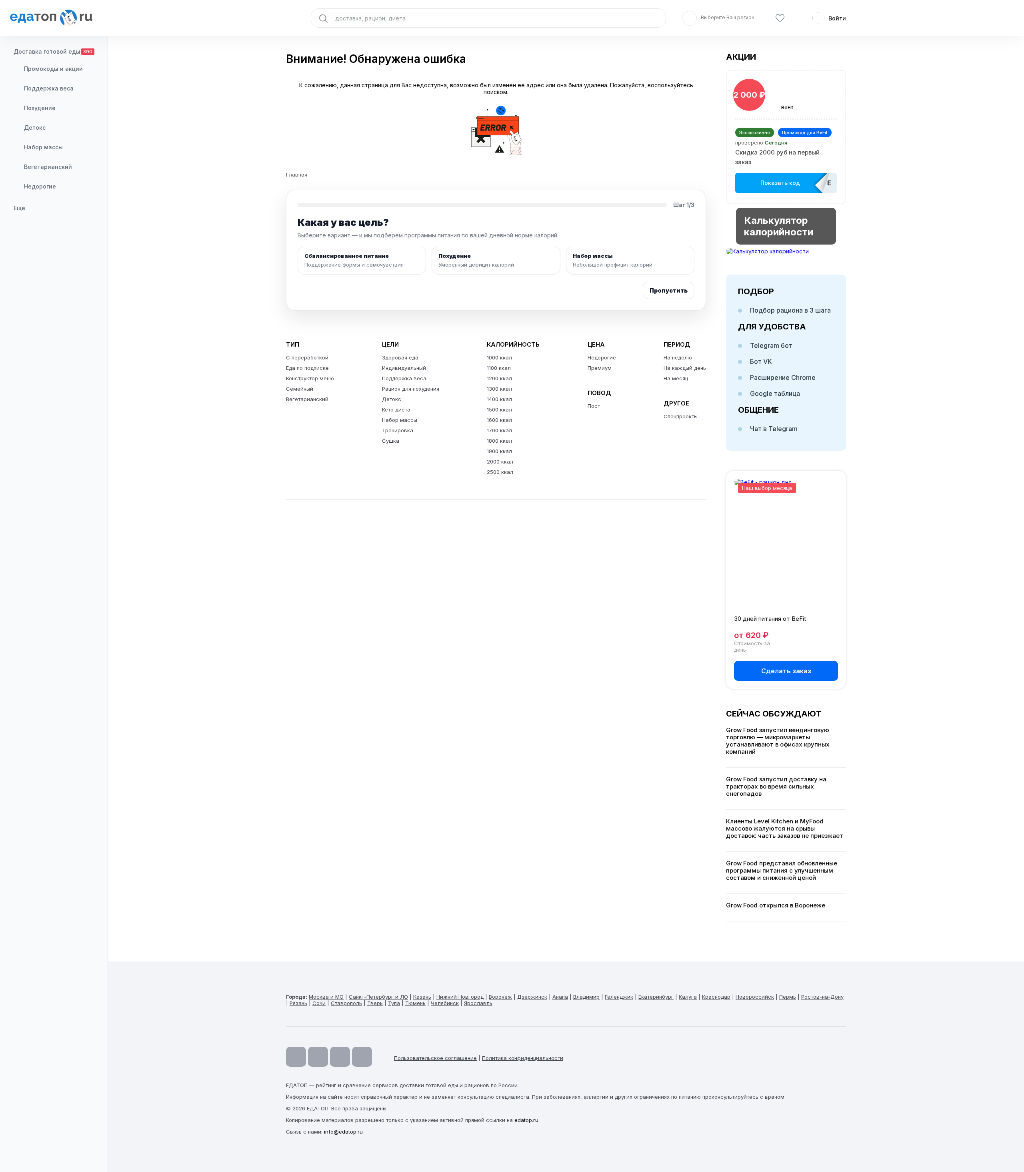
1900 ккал (499, 451)
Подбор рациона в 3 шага (790, 310)
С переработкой (307, 357)
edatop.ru (526, 1120)
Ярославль (478, 1003)
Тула (394, 1003)
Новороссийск (755, 996)
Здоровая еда (400, 357)
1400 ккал (499, 399)
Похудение (40, 107)
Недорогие (40, 186)
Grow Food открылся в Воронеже (775, 905)
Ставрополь (346, 1003)
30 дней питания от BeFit (770, 618)
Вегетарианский (48, 166)
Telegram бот (771, 345)
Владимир (586, 996)
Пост (594, 406)
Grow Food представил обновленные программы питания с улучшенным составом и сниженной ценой (781, 870)
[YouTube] (296, 1057)
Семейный (299, 388)
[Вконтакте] (362, 1057)
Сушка (390, 440)
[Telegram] (318, 1057)
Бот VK (761, 361)
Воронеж (500, 996)
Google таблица (775, 393)
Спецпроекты (681, 416)
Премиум (600, 368)
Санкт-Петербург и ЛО (378, 996)
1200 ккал (499, 378)
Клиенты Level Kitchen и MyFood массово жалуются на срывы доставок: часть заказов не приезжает (784, 828)
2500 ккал (500, 472)
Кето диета (396, 409)
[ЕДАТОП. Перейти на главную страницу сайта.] (54, 18)
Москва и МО (326, 996)
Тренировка (397, 430)
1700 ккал (499, 430)
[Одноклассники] (340, 1057)
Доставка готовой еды (53, 51)
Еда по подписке (307, 368)
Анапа (560, 996)
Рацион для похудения (410, 388)
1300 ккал (499, 388)
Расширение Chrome (783, 377)
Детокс (35, 127)
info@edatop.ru (343, 1131)
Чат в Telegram (774, 429)
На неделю (678, 357)
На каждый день (685, 368)
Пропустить (669, 290)
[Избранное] (780, 18)
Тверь (375, 1003)
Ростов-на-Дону (822, 996)
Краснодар (716, 996)
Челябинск (445, 1003)
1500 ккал (499, 409)
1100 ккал (499, 368)
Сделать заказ (786, 671)
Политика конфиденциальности (522, 1058)
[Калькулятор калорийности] (786, 251)
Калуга (688, 996)
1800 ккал (499, 440)
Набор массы (43, 147)
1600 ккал (499, 420)
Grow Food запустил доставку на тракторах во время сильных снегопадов (776, 786)
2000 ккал (500, 461)
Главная (296, 174)
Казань (422, 996)
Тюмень (415, 1003)
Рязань (298, 1003)
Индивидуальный (404, 368)
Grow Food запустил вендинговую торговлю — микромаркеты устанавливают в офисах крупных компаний (778, 740)
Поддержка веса (49, 88)
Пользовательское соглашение (435, 1058)
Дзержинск (532, 996)
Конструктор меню (310, 378)
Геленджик (619, 996)
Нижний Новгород (460, 996)
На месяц (676, 378)
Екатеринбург (656, 996)
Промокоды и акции (53, 68)
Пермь (787, 996)
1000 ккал (499, 357)
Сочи (319, 1003)
